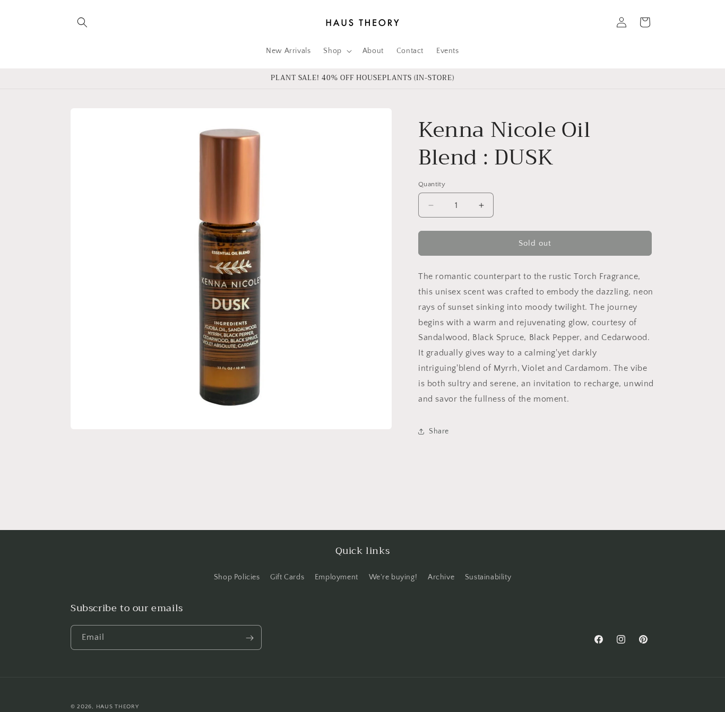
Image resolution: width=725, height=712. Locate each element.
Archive (441, 576)
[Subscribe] (249, 638)
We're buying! (393, 576)
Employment (336, 576)
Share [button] (439, 431)
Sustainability (488, 576)
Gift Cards (287, 576)
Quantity (431, 184)
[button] (82, 22)
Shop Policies (237, 576)
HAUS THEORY (117, 707)
